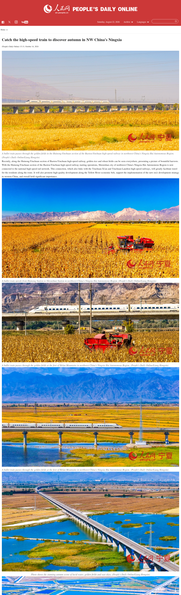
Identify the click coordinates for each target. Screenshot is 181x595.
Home (3, 29)
